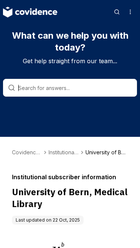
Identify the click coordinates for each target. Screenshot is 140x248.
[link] (106, 152)
